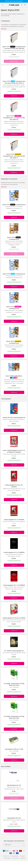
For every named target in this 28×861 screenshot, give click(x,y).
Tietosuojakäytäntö (14, 856)
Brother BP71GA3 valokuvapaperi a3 (14, 417)
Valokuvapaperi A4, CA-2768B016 (14, 552)
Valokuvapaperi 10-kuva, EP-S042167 (14, 618)
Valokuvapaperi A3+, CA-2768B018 (14, 585)
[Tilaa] (23, 844)
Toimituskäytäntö (7, 858)
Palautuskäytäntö (15, 858)
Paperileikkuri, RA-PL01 (14, 818)
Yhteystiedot (22, 856)
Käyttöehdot (23, 858)
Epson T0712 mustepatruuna (14, 274)
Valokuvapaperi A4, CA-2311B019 (14, 519)
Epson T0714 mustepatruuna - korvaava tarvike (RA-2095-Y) (14, 156)
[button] (2, 4)
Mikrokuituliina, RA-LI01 (14, 785)
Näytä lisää (3, 28)
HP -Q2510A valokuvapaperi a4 (14, 651)
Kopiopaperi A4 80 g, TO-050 (14, 749)
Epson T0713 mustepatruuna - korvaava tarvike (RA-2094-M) (14, 117)
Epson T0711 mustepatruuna (14, 204)
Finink (8, 856)
